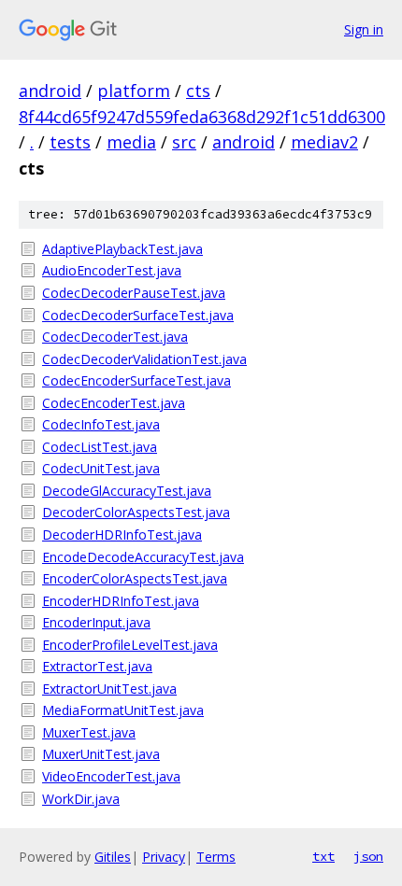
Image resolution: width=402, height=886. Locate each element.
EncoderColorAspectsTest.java (134, 578)
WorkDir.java (81, 799)
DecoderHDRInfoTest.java (122, 534)
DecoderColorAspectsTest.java (136, 512)
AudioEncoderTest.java (111, 270)
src (184, 142)
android (50, 90)
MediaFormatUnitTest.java (123, 710)
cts (198, 90)
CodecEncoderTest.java (113, 403)
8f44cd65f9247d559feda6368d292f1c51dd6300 (202, 116)
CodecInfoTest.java (101, 424)
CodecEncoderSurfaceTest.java (136, 380)
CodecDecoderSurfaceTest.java (138, 315)
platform (133, 90)
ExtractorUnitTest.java (109, 688)
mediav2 (324, 142)
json (368, 856)
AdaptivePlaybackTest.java (122, 249)
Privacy (163, 856)
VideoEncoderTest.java (111, 776)
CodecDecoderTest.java (115, 336)
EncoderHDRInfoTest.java (120, 601)
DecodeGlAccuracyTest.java (126, 490)
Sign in (363, 29)
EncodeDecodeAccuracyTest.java (143, 557)
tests (70, 142)
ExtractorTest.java (97, 666)
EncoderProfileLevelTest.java (130, 645)
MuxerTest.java (89, 732)
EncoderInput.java (96, 622)
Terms (216, 856)
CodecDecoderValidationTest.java (144, 359)
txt (323, 856)
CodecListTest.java (99, 447)
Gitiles (112, 856)
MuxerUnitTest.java (101, 754)
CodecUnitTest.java (101, 468)
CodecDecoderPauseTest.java (133, 293)
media (131, 142)
